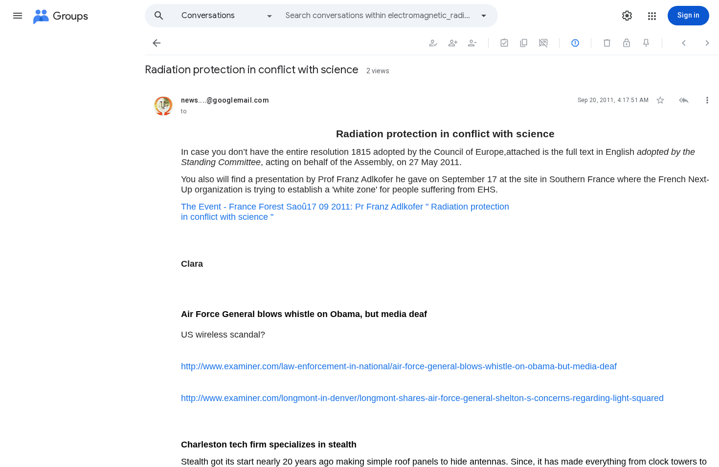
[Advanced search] (483, 15)
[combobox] (379, 15)
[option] (227, 15)
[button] (17, 15)
